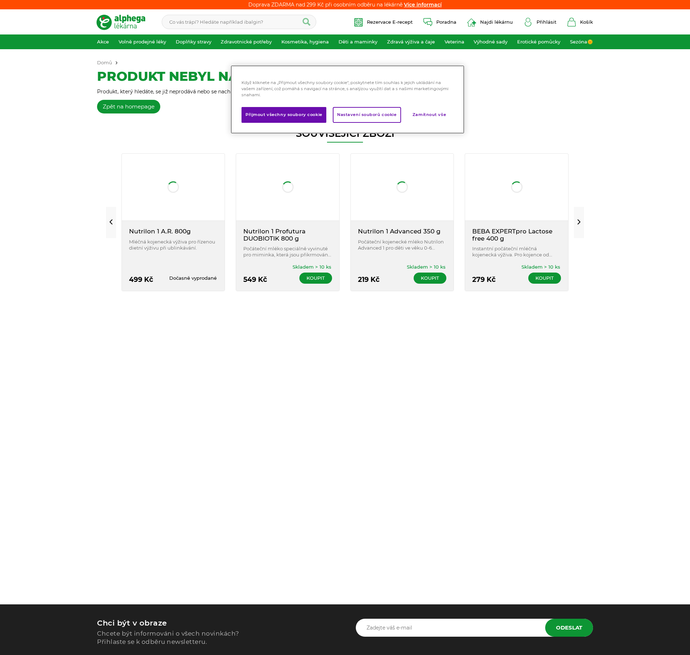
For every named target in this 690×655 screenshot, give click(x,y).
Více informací (423, 4)
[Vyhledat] (306, 22)
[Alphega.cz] (124, 21)
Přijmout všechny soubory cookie (283, 114)
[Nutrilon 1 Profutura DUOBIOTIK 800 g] (287, 187)
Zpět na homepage (129, 106)
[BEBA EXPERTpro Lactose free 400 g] (516, 187)
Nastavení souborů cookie (367, 114)
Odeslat (569, 627)
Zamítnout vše (429, 114)
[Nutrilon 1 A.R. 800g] (173, 187)
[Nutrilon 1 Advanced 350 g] (402, 187)
